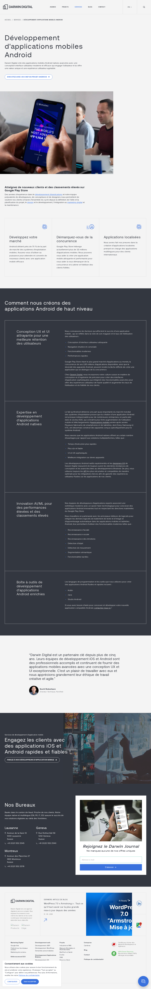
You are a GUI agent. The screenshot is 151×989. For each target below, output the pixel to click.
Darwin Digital (76, 375)
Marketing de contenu (18, 952)
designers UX (119, 463)
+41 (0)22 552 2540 (47, 843)
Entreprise (88, 942)
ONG (61, 957)
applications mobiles (100, 422)
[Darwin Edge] (26, 927)
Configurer (12, 982)
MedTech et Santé (66, 952)
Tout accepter (30, 982)
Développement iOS (42, 960)
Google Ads (15, 945)
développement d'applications (48, 194)
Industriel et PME (65, 945)
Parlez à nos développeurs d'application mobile (30, 760)
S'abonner (109, 867)
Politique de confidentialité (93, 959)
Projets (65, 7)
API (85, 471)
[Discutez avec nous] (143, 981)
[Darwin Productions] (15, 927)
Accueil (8, 20)
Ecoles (62, 954)
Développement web (42, 942)
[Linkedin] (139, 903)
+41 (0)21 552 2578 (15, 866)
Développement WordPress (44, 948)
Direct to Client (65, 960)
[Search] (144, 7)
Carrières (87, 945)
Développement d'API (42, 945)
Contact (101, 7)
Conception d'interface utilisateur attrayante (87, 342)
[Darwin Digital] (18, 6)
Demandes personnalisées (44, 950)
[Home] (22, 903)
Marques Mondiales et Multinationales (67, 948)
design (30, 202)
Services (78, 7)
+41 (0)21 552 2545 (15, 843)
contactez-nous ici (102, 608)
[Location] (139, 925)
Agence (53, 7)
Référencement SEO (18, 956)
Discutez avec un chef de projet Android (27, 77)
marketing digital (74, 202)
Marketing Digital (17, 942)
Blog (90, 7)
